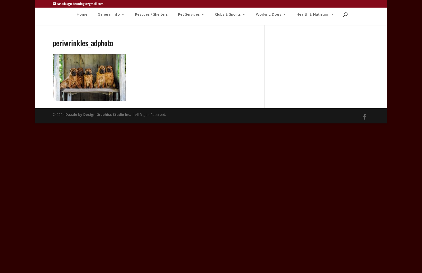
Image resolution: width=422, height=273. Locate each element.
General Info (109, 14)
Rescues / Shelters (151, 14)
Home (82, 14)
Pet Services (189, 14)
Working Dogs (268, 14)
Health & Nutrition (312, 14)
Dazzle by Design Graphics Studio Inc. (98, 114)
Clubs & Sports (228, 14)
